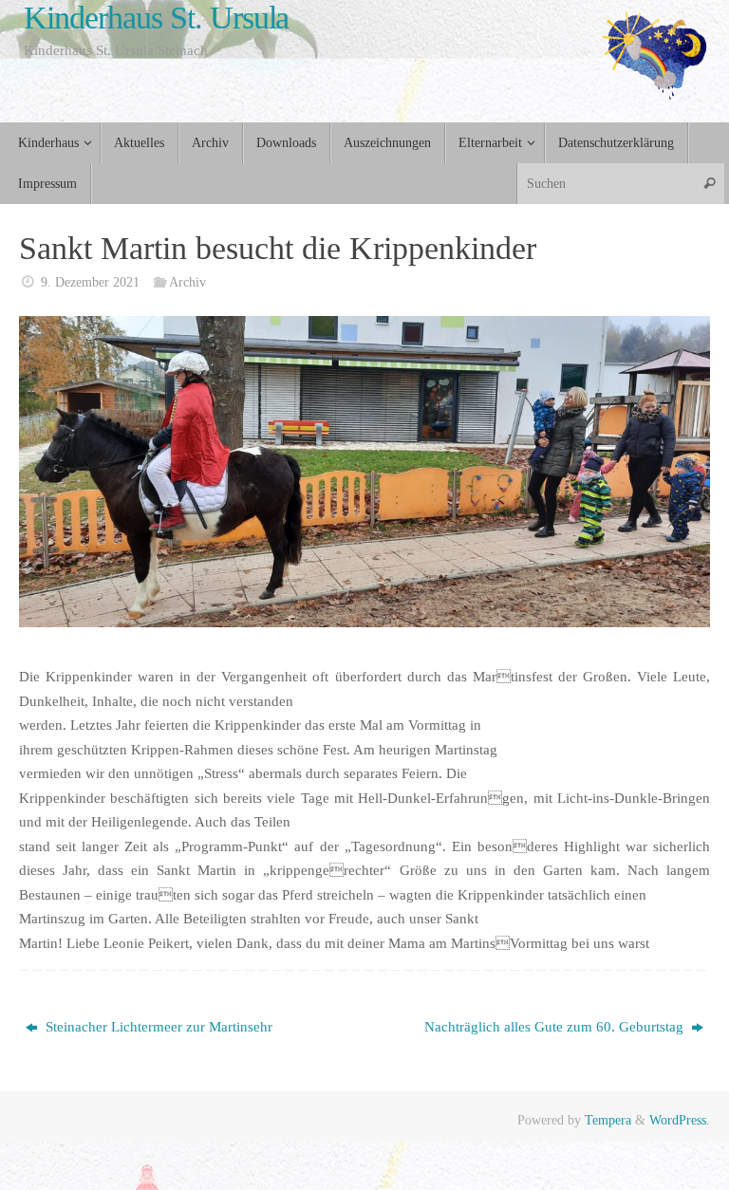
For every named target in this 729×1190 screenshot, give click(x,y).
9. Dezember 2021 (90, 282)
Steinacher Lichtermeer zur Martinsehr (157, 1026)
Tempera (608, 1120)
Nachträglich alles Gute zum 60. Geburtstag (555, 1026)
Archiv (187, 282)
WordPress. (679, 1120)
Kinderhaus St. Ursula (156, 17)
